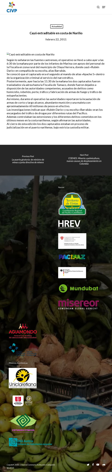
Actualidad (57, 26)
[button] (103, 7)
